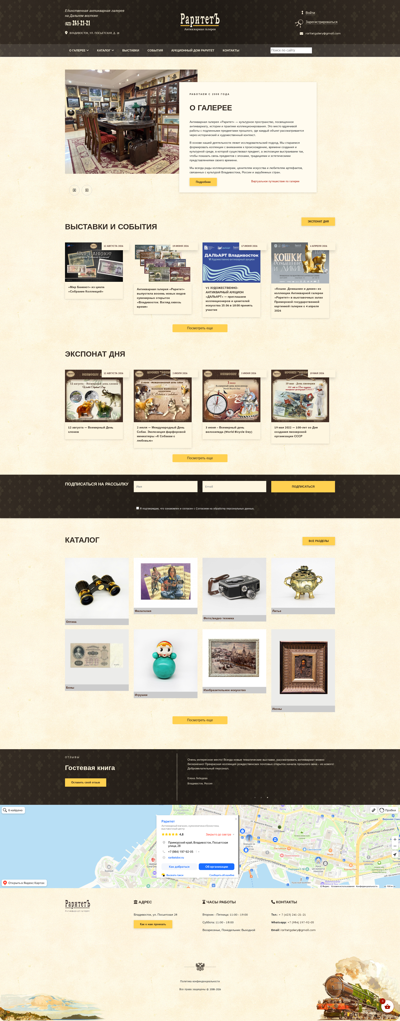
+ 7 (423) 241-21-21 (292, 914)
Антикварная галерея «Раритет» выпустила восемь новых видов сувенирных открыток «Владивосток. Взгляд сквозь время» (161, 297)
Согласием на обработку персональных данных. (225, 508)
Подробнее (203, 181)
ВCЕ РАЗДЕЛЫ (319, 541)
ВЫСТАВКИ (130, 50)
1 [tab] (255, 797)
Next (339, 776)
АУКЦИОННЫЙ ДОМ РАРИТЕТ (192, 50)
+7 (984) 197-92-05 (300, 922)
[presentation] (74, 190)
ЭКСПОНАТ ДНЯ (318, 221)
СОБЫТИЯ (155, 50)
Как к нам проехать (153, 924)
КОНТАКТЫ (231, 50)
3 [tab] (267, 797)
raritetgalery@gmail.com (323, 33)
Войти (310, 13)
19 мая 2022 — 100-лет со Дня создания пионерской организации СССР (296, 432)
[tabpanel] (261, 770)
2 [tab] (261, 797)
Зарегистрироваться (322, 22)
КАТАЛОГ (104, 50)
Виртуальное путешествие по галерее (275, 181)
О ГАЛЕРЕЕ (77, 50)
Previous (183, 776)
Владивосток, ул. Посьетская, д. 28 (94, 33)
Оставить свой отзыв (85, 782)
